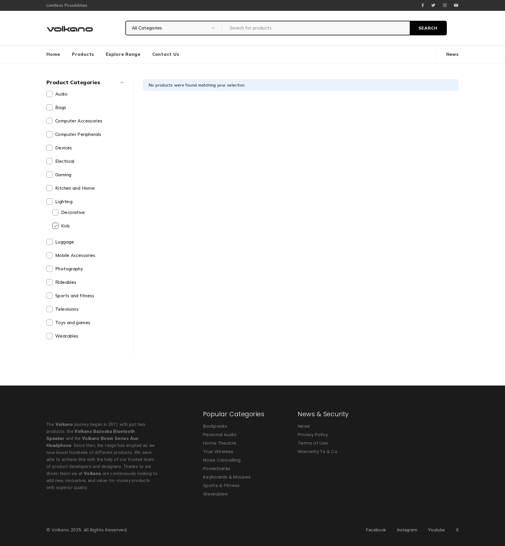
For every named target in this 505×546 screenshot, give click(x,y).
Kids (65, 226)
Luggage (64, 242)
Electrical (65, 161)
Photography (69, 269)
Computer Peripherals (78, 134)
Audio (61, 94)
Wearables (66, 336)
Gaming (63, 174)
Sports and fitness (74, 295)
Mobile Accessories (75, 255)
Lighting (63, 201)
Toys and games (72, 322)
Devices (63, 148)
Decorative (73, 212)
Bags (60, 107)
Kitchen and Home (75, 188)
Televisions (67, 309)
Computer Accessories (79, 121)
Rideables (65, 282)
